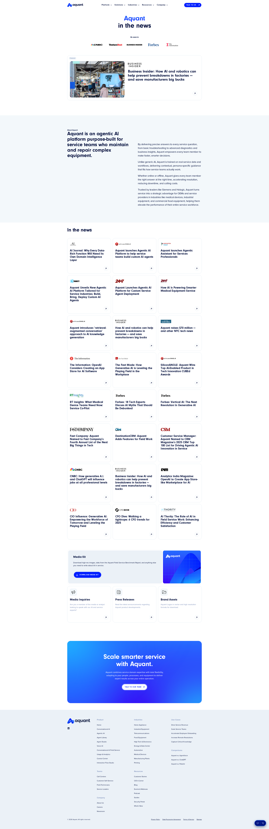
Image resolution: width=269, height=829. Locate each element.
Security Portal (139, 802)
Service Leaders (103, 789)
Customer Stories (140, 776)
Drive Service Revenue (179, 725)
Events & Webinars (141, 789)
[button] (106, 5)
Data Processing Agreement (171, 819)
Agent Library (102, 737)
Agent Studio (102, 742)
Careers (100, 807)
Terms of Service (188, 819)
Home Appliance (140, 725)
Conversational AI (103, 729)
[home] (75, 5)
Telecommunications (141, 733)
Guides (136, 797)
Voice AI (100, 746)
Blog (135, 785)
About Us (100, 803)
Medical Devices (140, 754)
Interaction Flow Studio (105, 763)
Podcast (137, 793)
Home (99, 725)
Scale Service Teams (178, 729)
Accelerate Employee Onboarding (183, 733)
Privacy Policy (155, 819)
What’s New (138, 806)
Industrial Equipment (141, 729)
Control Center (102, 758)
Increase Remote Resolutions (182, 737)
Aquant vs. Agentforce (179, 755)
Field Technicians (103, 785)
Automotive (138, 750)
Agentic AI (101, 733)
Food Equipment (140, 737)
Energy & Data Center (142, 746)
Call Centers (101, 776)
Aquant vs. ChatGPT (178, 759)
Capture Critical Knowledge (181, 742)
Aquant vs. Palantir (178, 764)
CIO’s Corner (139, 781)
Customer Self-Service (105, 781)
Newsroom (101, 811)
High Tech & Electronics (142, 742)
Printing (137, 763)
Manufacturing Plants (142, 758)
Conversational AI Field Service (108, 750)
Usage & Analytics (103, 754)
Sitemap (199, 819)
